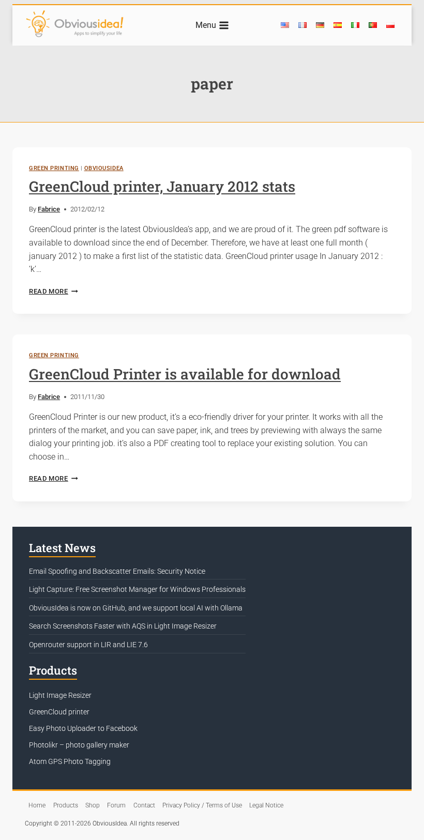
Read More (53, 291)
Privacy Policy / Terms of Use (202, 805)
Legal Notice (266, 805)
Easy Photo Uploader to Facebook (83, 728)
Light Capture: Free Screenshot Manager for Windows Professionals (137, 589)
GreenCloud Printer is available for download (185, 374)
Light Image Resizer (60, 695)
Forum (116, 805)
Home (37, 805)
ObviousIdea (104, 168)
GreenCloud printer (59, 712)
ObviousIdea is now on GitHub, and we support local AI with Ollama (136, 608)
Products (65, 805)
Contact (144, 805)
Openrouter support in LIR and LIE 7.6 (88, 644)
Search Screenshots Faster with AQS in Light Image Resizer (123, 626)
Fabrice (49, 209)
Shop (92, 805)
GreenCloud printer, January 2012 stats (162, 186)
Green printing (54, 168)
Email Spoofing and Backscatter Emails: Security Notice (117, 571)
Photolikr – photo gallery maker (79, 745)
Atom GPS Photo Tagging (70, 761)
